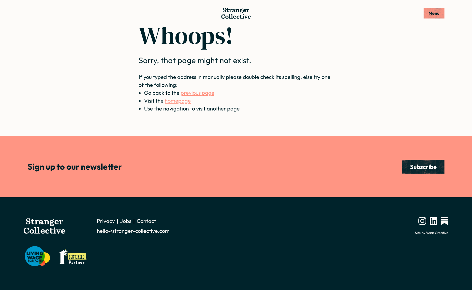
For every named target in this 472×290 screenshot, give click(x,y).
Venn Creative (437, 233)
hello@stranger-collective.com (133, 230)
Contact (146, 221)
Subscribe (423, 166)
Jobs (125, 221)
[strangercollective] (444, 221)
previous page (197, 92)
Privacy (106, 221)
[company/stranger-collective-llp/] (433, 221)
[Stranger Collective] (236, 13)
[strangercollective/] (422, 221)
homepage (178, 100)
